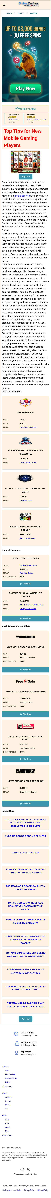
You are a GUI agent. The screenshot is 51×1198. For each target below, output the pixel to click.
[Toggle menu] (4, 4)
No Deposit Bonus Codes (12, 1190)
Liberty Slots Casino (28, 462)
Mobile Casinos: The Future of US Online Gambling (25, 921)
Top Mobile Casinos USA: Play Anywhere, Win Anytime (25, 971)
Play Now (25, 177)
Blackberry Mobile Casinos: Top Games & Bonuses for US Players (25, 939)
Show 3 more (7, 1086)
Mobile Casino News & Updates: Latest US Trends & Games (25, 871)
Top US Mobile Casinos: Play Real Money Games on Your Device (25, 906)
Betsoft (7, 1082)
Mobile (7, 1105)
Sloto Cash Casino (27, 538)
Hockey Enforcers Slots (35, 120)
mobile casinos (22, 196)
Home (9, 13)
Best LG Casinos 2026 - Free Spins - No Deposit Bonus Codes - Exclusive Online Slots (25, 822)
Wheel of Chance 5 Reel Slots (32, 605)
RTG (7, 1123)
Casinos (5, 1066)
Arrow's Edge (10, 1074)
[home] (28, 7)
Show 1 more (7, 1135)
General (8, 1101)
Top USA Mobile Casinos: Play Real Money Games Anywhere (25, 1005)
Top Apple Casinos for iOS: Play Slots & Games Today (25, 988)
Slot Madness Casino (28, 427)
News (21, 13)
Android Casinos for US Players (25, 836)
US (6, 1109)
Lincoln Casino (26, 500)
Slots (4, 1116)
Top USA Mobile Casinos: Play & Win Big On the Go (25, 888)
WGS (7, 1120)
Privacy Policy (29, 1190)
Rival (7, 1070)
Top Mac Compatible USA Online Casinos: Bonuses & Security (25, 954)
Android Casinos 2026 (25, 853)
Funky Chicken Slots (28, 565)
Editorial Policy (42, 1190)
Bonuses (8, 1097)
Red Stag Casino (26, 573)
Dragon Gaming (11, 1078)
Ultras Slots (12, 120)
